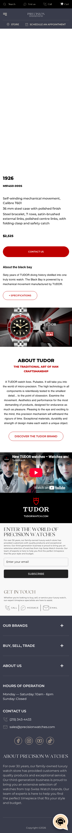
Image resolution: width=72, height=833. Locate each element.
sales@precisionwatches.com (32, 727)
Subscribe (36, 574)
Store (15, 24)
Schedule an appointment (48, 24)
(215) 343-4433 (20, 719)
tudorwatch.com (36, 516)
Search (11, 4)
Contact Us (36, 251)
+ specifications (20, 295)
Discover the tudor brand (36, 436)
